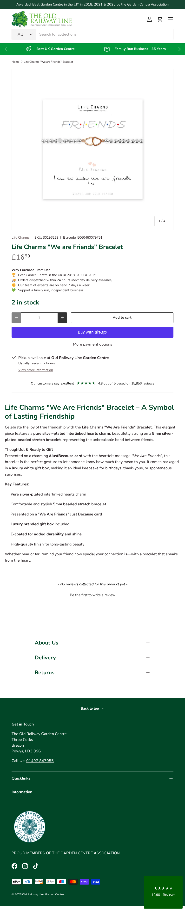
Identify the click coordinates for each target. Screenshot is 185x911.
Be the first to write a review (92, 595)
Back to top (90, 708)
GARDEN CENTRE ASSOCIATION (90, 853)
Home (15, 61)
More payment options (92, 344)
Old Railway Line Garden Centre (43, 894)
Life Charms (21, 237)
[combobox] (92, 34)
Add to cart (122, 317)
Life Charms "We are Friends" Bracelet (48, 61)
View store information (35, 370)
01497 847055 (40, 760)
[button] (160, 19)
